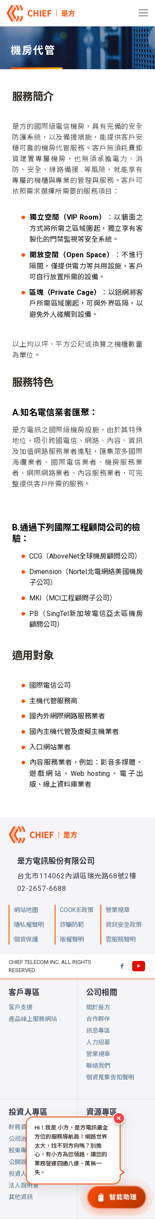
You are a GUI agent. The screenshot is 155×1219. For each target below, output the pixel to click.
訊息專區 (98, 1030)
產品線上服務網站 (33, 1018)
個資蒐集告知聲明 (110, 1077)
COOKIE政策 (76, 910)
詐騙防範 (72, 925)
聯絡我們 (98, 1065)
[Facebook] (121, 966)
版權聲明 (72, 939)
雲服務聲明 (120, 939)
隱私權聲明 (29, 925)
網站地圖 (26, 910)
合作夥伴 (98, 1018)
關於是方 (98, 1007)
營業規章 (98, 1053)
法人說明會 (24, 1185)
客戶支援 (21, 1007)
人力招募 (98, 1042)
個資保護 (26, 939)
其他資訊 (21, 1196)
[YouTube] (138, 966)
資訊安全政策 (123, 925)
